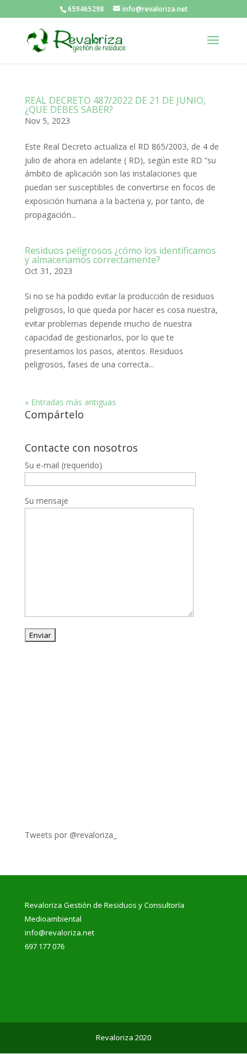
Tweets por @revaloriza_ (71, 834)
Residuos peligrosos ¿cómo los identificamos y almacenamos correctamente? (120, 255)
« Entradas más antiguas (70, 402)
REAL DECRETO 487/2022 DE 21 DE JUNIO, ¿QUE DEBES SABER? (115, 105)
